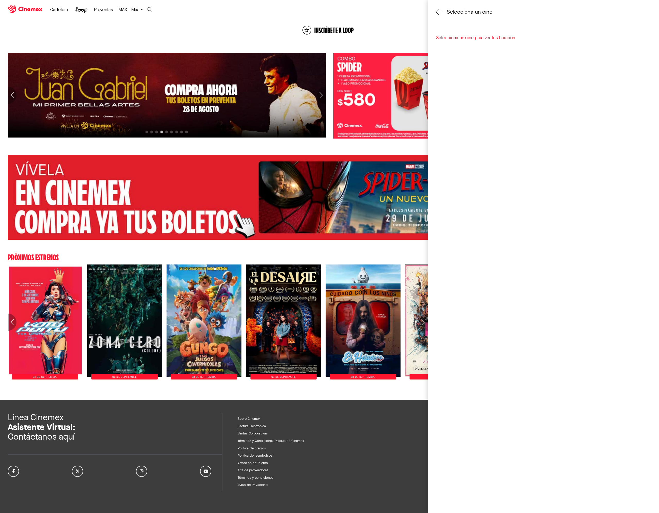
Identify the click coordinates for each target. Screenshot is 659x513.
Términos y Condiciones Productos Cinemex (271, 440)
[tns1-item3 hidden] (161, 132)
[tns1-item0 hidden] (146, 132)
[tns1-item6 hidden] (176, 132)
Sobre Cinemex (249, 418)
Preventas (103, 9)
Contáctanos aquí (41, 436)
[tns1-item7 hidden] (181, 132)
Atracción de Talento (253, 462)
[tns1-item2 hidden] (156, 132)
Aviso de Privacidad (253, 484)
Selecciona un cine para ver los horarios (475, 37)
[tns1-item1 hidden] (151, 132)
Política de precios (252, 448)
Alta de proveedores (253, 470)
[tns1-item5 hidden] (171, 132)
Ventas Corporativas (253, 433)
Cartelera (59, 9)
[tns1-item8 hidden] (186, 132)
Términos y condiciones (255, 477)
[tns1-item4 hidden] (166, 132)
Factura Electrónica (252, 426)
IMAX (122, 9)
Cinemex (26, 9)
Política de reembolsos (255, 455)
